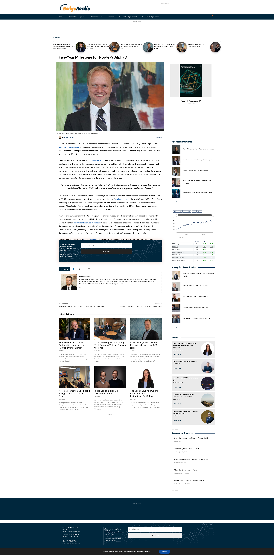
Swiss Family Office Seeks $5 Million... (187, 449)
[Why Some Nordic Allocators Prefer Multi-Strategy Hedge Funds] (176, 182)
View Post (177, 355)
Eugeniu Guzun (69, 137)
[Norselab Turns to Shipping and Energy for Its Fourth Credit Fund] (181, 47)
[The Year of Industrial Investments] (207, 366)
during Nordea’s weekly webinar (87, 223)
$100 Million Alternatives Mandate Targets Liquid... (191, 438)
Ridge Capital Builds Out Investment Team (106, 392)
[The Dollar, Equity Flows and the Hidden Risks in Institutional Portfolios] (146, 377)
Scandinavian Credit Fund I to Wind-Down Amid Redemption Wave (82, 306)
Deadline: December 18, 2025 (182, 483)
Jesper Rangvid (177, 399)
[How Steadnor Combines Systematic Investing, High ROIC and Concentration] (81, 47)
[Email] (89, 269)
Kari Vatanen (176, 363)
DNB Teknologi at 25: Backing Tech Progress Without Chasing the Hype (98, 46)
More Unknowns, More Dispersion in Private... (198, 149)
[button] (212, 16)
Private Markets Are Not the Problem (195, 171)
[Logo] (67, 8)
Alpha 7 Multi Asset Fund (69, 147)
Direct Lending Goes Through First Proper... (198, 160)
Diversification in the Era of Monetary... (196, 286)
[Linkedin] (74, 269)
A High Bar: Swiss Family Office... (185, 470)
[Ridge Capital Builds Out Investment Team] (215, 47)
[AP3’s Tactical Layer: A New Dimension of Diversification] (176, 297)
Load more (109, 414)
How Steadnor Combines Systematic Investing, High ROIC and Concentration (64, 46)
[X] (79, 269)
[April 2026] (191, 80)
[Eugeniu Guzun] (60, 137)
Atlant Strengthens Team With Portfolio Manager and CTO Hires (131, 46)
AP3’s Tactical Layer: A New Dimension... (197, 296)
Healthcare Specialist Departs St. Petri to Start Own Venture (141, 306)
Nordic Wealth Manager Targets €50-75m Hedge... (191, 459)
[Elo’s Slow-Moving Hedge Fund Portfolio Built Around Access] (176, 193)
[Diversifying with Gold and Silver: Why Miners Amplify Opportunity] (176, 308)
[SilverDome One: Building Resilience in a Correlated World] (176, 318)
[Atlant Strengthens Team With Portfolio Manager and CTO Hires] (148, 47)
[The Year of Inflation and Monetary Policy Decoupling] (207, 417)
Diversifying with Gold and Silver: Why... (196, 307)
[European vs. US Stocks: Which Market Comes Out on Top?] (207, 400)
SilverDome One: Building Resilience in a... (197, 318)
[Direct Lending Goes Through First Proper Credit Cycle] (176, 160)
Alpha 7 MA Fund (97, 160)
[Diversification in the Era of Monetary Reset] (176, 286)
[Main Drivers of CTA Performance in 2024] (207, 383)
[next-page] (176, 201)
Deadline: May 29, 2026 (180, 462)
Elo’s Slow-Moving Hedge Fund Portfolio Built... (199, 193)
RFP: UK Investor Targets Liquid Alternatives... (190, 481)
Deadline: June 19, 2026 (180, 451)
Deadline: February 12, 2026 (181, 473)
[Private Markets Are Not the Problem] (176, 171)
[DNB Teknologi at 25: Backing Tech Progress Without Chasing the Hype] (114, 47)
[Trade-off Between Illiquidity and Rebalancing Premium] (176, 275)
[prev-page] (173, 201)
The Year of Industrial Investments (185, 361)
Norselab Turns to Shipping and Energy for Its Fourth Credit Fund (164, 46)
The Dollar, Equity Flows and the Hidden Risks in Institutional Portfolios (144, 393)
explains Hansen (122, 199)
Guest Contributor (178, 350)
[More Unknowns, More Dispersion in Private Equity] (176, 149)
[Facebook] (84, 269)
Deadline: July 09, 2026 (180, 441)
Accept (164, 552)
